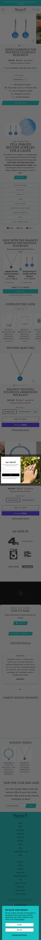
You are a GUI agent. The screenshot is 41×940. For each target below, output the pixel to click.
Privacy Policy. (19, 919)
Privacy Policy (14, 478)
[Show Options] (18, 471)
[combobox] (10, 471)
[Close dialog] (39, 458)
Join (11, 474)
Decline (19, 930)
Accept (19, 925)
